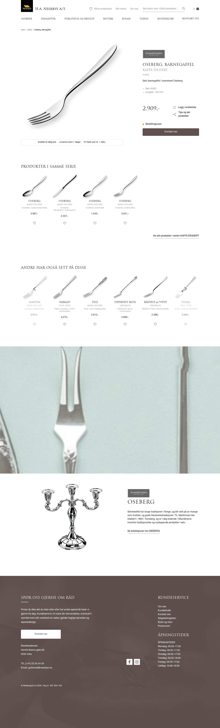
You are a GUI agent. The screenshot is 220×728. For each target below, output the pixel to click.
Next (185, 302)
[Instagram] (137, 662)
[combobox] (164, 9)
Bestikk (108, 19)
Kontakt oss (190, 19)
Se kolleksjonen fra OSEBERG (144, 531)
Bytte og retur (165, 622)
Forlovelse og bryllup (79, 19)
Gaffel (29, 30)
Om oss (134, 9)
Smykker (26, 19)
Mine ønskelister (103, 9)
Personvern (164, 626)
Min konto (121, 9)
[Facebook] (129, 662)
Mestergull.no (29, 686)
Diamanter (48, 19)
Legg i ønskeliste (187, 107)
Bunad (126, 19)
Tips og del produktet (184, 114)
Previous (34, 302)
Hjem (23, 30)
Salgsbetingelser (167, 618)
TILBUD (144, 19)
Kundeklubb (165, 19)
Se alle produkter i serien (176, 236)
